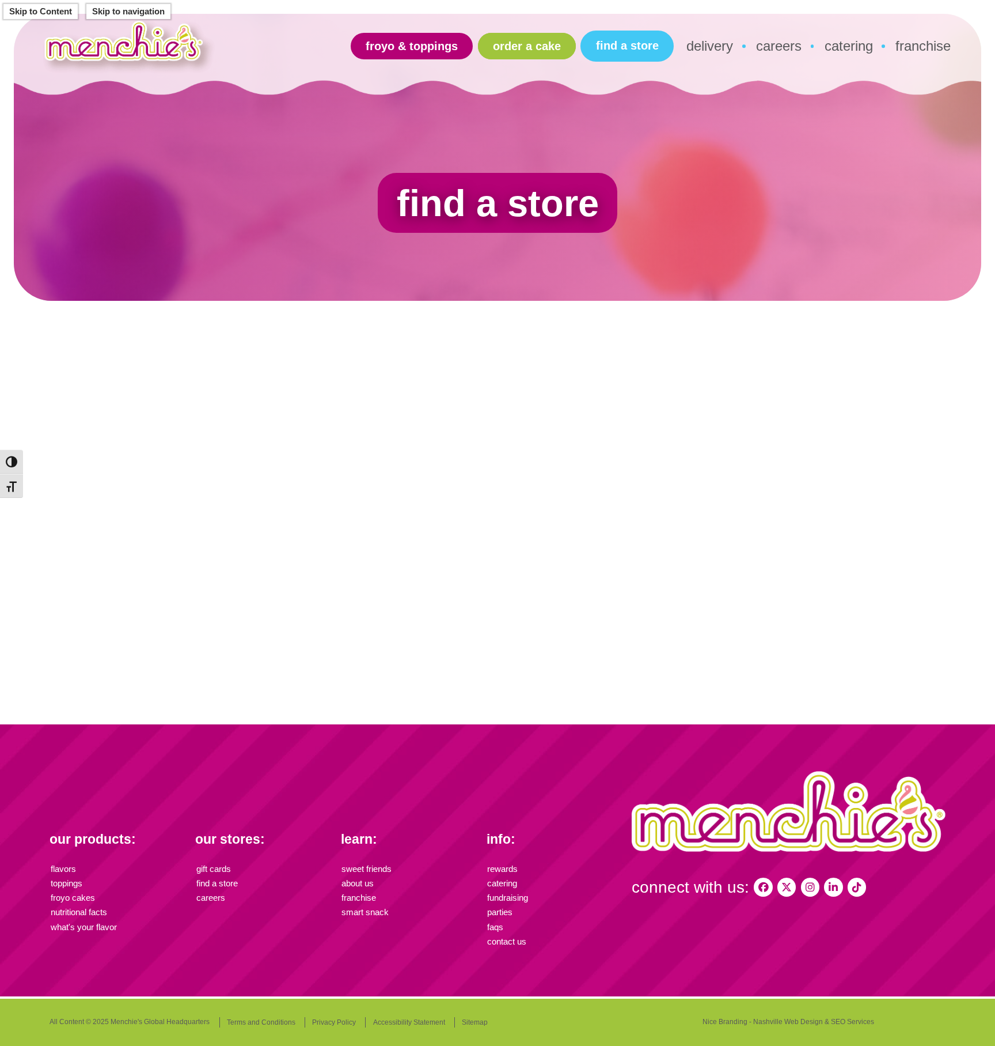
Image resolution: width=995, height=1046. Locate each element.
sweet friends (366, 869)
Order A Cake (527, 46)
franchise (923, 46)
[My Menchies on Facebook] (763, 887)
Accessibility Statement (409, 1022)
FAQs (495, 927)
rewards (502, 869)
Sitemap (475, 1022)
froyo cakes (73, 897)
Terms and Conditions (261, 1022)
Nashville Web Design (788, 1022)
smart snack (365, 912)
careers (779, 46)
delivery (709, 46)
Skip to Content (40, 11)
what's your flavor (84, 927)
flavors (63, 869)
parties (499, 912)
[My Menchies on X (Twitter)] (786, 887)
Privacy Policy (334, 1022)
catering (849, 46)
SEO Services (852, 1022)
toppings (66, 883)
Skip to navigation (128, 11)
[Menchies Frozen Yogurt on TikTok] (857, 887)
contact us (506, 941)
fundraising (507, 897)
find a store (627, 45)
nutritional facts (79, 912)
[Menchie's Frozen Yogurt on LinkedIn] (833, 887)
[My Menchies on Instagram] (810, 887)
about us (357, 883)
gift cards (213, 869)
